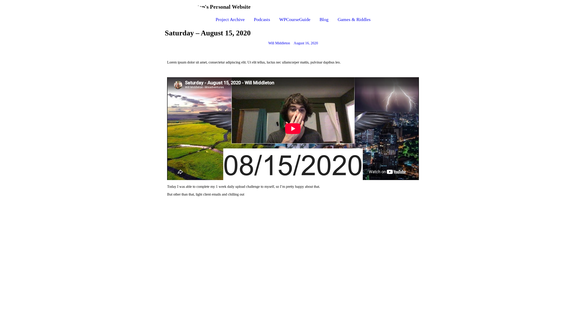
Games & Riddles (354, 19)
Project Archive (230, 19)
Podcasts (262, 19)
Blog (324, 19)
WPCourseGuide (294, 19)
